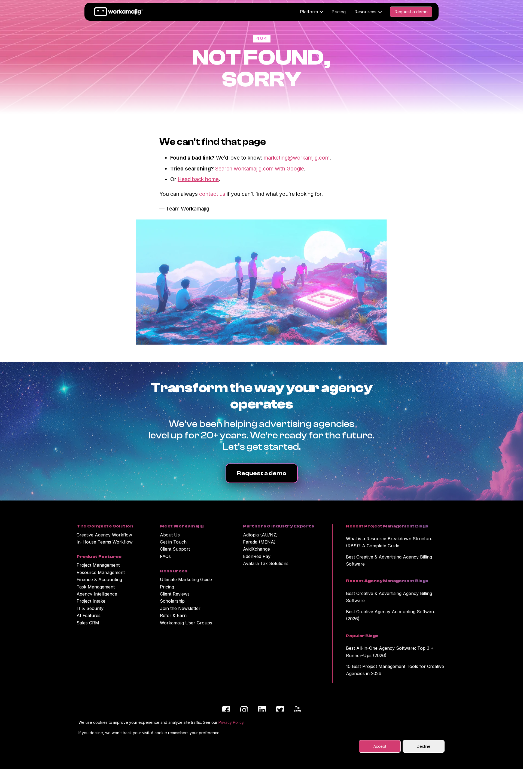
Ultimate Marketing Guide (186, 579)
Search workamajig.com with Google (259, 168)
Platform (309, 11)
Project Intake (91, 601)
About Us (170, 535)
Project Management (98, 565)
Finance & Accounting (99, 579)
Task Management (96, 587)
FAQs (165, 556)
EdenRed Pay (256, 556)
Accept (379, 746)
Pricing (339, 11)
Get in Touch (173, 542)
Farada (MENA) (259, 542)
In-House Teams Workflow (105, 542)
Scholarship (172, 601)
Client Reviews (175, 594)
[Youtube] (297, 711)
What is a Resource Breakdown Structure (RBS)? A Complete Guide (389, 542)
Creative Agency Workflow (104, 535)
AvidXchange (256, 549)
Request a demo (411, 11)
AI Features (89, 615)
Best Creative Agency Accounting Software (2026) (391, 615)
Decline (423, 746)
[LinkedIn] (262, 711)
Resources (365, 11)
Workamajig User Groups (186, 622)
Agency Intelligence (97, 594)
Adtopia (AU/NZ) (260, 535)
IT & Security (90, 608)
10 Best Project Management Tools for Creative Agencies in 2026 (395, 670)
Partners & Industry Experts (278, 526)
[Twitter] (280, 711)
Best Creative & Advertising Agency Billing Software (389, 560)
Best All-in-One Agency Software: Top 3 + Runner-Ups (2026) (390, 651)
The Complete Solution (105, 526)
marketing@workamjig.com (297, 157)
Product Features (99, 556)
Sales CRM (88, 622)
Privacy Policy (231, 722)
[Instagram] (244, 711)
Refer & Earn (173, 615)
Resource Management (101, 572)
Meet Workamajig (182, 526)
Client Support (175, 549)
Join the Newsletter (180, 608)
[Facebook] (226, 711)
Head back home (198, 179)
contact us (212, 194)
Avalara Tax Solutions (265, 563)
